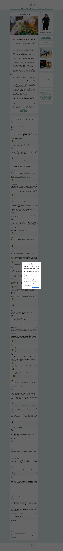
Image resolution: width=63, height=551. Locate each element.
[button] (31, 278)
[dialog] (31, 275)
